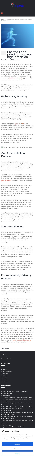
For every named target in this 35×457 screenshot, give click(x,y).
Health (5, 379)
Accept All (18, 444)
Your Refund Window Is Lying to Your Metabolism (17, 406)
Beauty (5, 369)
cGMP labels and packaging (22, 340)
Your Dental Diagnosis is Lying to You (14, 426)
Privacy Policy (7, 358)
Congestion (6, 395)
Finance (5, 375)
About (4, 355)
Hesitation (6, 424)
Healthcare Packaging (16, 78)
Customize (17, 449)
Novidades (6, 381)
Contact (5, 357)
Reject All (17, 453)
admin (6, 59)
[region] (17, 442)
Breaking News (7, 371)
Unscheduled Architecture (10, 428)
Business (5, 373)
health (7, 348)
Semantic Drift (7, 410)
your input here (20, 124)
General (5, 377)
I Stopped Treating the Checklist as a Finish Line (17, 397)
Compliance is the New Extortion (12, 408)
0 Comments (16, 59)
